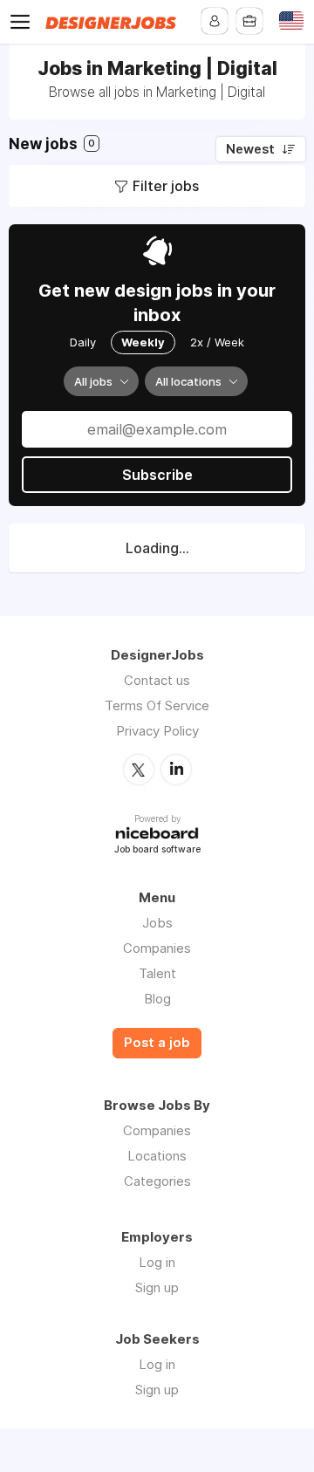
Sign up (157, 1287)
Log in (157, 1262)
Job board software (157, 850)
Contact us (157, 680)
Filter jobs (166, 186)
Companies (157, 948)
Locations (157, 1155)
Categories (157, 1181)
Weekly (143, 342)
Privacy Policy (157, 730)
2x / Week (217, 342)
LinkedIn (176, 769)
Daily (83, 342)
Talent (157, 973)
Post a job (157, 1043)
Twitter (139, 769)
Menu (23, 22)
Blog (157, 998)
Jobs (157, 922)
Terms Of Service (157, 705)
